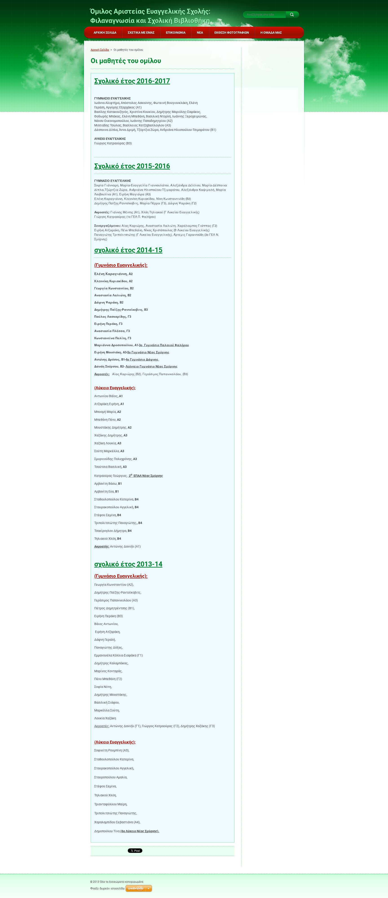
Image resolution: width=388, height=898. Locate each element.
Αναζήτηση (292, 14)
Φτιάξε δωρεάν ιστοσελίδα (107, 888)
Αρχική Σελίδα (100, 49)
